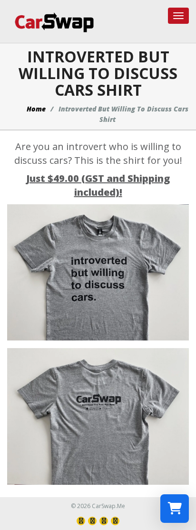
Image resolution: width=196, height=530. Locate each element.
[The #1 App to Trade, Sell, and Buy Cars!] (50, 22)
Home (36, 108)
